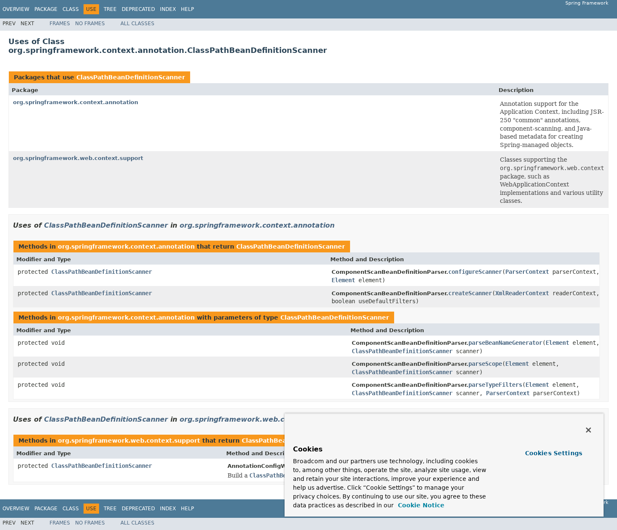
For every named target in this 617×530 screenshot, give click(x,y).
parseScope (485, 363)
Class (71, 9)
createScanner (470, 293)
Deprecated (138, 9)
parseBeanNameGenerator (505, 342)
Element (343, 280)
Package (46, 9)
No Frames (90, 23)
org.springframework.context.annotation (75, 102)
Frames (60, 23)
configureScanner (475, 271)
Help (187, 9)
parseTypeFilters (495, 384)
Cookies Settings (553, 453)
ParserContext (527, 271)
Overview (16, 9)
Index (168, 9)
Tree (110, 9)
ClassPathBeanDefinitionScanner (130, 77)
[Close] (588, 430)
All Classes (137, 23)
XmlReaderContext (522, 293)
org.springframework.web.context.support (78, 158)
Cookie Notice (420, 505)
